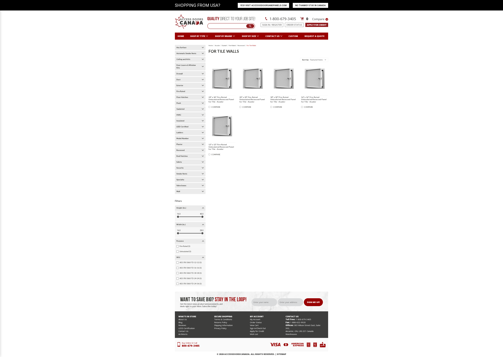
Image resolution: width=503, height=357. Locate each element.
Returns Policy (220, 322)
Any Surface (181, 47)
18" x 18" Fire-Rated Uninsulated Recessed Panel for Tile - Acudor (283, 99)
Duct (178, 79)
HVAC (178, 115)
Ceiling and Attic (183, 59)
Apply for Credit (257, 331)
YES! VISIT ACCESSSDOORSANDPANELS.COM (263, 5)
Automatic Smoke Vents (186, 53)
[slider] (178, 216)
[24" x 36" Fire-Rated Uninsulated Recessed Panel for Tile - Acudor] (222, 78)
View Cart (254, 325)
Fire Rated (180, 91)
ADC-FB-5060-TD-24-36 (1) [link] (191, 284)
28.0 (201, 230)
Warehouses (291, 334)
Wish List (254, 334)
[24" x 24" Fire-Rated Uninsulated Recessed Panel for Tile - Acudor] (252, 78)
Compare (319, 19)
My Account (255, 319)
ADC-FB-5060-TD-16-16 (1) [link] (191, 268)
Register (277, 24)
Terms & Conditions (223, 319)
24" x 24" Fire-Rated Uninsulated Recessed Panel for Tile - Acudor (252, 99)
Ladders (179, 132)
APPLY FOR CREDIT (317, 24)
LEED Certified (182, 127)
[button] (314, 60)
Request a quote (314, 36)
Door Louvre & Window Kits (186, 66)
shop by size (249, 36)
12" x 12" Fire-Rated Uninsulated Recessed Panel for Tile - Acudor (221, 146)
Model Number (182, 138)
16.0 (179, 214)
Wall (178, 191)
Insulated (180, 121)
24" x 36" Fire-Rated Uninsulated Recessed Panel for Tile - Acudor (221, 99)
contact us (272, 36)
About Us (182, 319)
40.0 (201, 214)
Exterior (179, 85)
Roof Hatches (182, 156)
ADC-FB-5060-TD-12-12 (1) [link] (191, 262)
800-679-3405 (191, 345)
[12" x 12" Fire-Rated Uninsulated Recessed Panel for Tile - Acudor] (222, 126)
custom (293, 36)
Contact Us (183, 331)
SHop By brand (223, 36)
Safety (179, 162)
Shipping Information (223, 325)
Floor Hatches (182, 97)
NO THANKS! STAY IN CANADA (310, 5)
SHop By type (197, 36)
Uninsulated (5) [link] (185, 251)
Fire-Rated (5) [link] (185, 246)
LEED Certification (186, 328)
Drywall (179, 74)
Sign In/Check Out (258, 328)
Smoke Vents (181, 174)
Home (181, 36)
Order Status (294, 24)
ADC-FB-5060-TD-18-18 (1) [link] (191, 273)
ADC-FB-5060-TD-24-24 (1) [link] (191, 278)
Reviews (182, 325)
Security (180, 168)
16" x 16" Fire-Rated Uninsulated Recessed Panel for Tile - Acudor (314, 99)
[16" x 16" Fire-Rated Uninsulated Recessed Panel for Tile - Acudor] (314, 78)
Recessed (180, 150)
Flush (178, 103)
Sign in (266, 24)
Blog (180, 322)
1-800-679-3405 (282, 18)
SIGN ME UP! (313, 302)
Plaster (179, 144)
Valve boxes (181, 185)
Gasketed (180, 109)
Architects (182, 334)
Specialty (180, 180)
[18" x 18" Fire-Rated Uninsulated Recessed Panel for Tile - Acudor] (283, 78)
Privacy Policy (220, 328)
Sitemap (281, 354)
